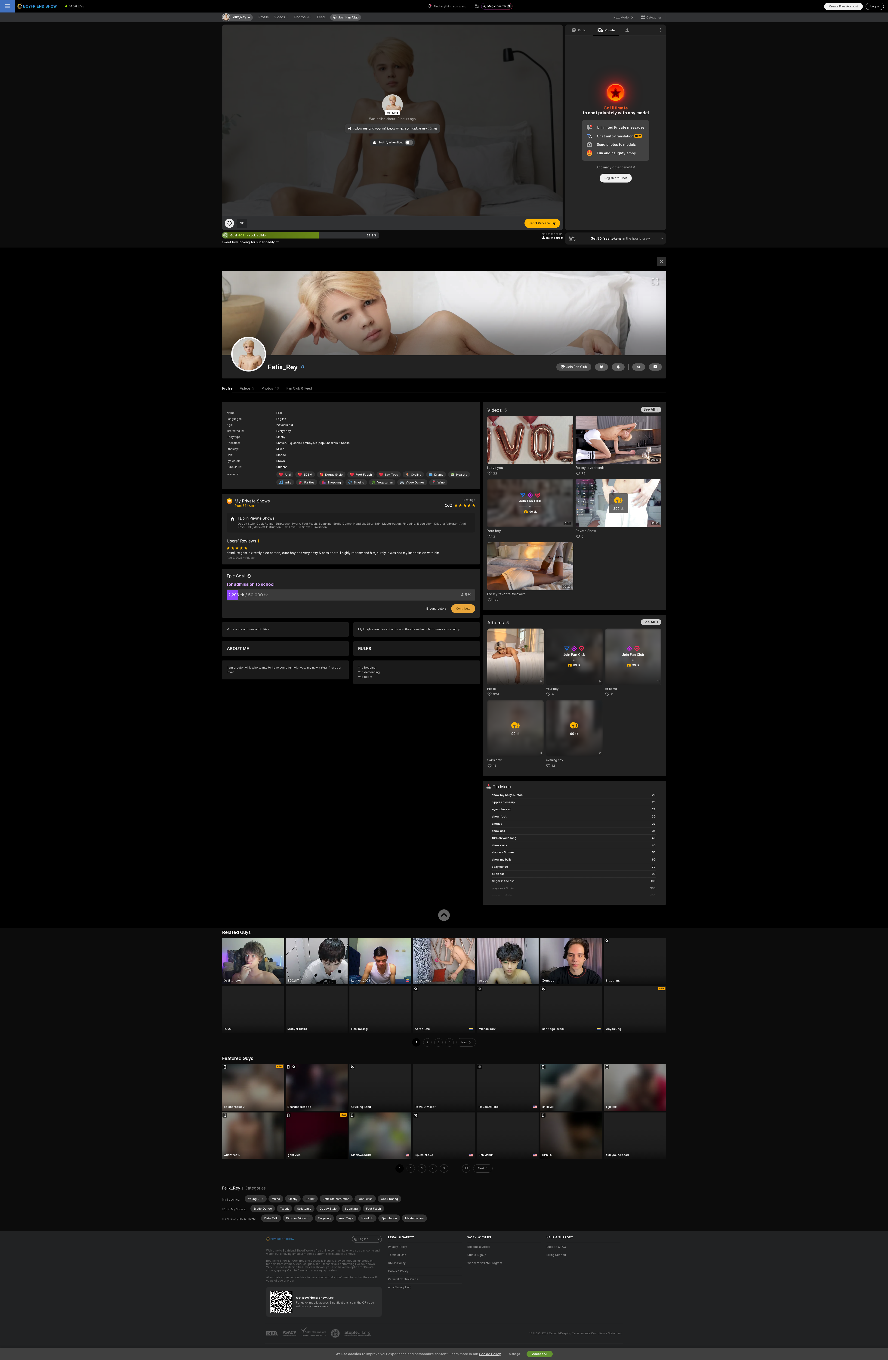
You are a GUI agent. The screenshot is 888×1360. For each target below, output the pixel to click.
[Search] (477, 6)
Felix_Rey (231, 1188)
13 (494, 765)
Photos (302, 17)
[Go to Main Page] (38, 6)
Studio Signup (476, 1255)
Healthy (461, 474)
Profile (263, 17)
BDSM (308, 474)
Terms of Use (397, 1255)
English (363, 1239)
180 (496, 599)
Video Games (415, 482)
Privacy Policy (397, 1246)
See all (649, 409)
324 (496, 694)
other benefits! (623, 167)
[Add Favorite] (229, 223)
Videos (281, 17)
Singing (359, 482)
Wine (441, 482)
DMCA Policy (397, 1263)
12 (553, 765)
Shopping (334, 482)
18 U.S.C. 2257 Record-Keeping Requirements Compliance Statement (575, 1333)
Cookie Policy (490, 1354)
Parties (309, 482)
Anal (288, 474)
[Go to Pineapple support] (336, 1333)
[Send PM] (655, 367)
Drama (438, 474)
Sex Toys (391, 474)
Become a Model (478, 1246)
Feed (321, 17)
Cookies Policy (398, 1271)
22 (495, 473)
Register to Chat (615, 178)
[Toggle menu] (7, 6)
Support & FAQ (556, 1246)
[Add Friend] (638, 367)
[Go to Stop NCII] (358, 1333)
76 (583, 473)
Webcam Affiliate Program (484, 1263)
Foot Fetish (364, 474)
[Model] (661, 261)
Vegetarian (385, 482)
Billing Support (556, 1255)
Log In (874, 6)
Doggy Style (334, 474)
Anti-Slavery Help (399, 1287)
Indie (288, 482)
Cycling (416, 474)
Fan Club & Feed (299, 388)
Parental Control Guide (403, 1279)
